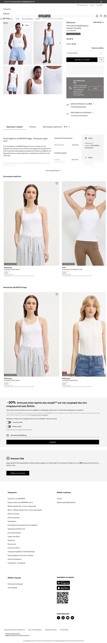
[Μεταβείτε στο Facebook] (58, 618)
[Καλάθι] (105, 16)
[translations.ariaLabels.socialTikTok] (72, 618)
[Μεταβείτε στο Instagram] (63, 618)
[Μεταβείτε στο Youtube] (67, 618)
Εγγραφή (53, 442)
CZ (9, 635)
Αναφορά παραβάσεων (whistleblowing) (21, 551)
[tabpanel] (53, 151)
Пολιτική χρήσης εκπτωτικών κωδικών (21, 555)
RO (19, 635)
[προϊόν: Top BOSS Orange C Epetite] (31, 223)
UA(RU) (27, 635)
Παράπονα (11, 540)
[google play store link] (63, 583)
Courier (59, 498)
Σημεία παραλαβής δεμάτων (66, 502)
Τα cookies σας (64, 629)
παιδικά (6, 18)
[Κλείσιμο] (101, 1)
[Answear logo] (44, 16)
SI (20, 635)
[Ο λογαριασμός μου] (97, 16)
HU (15, 635)
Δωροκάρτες (12, 521)
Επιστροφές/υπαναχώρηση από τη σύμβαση (22, 525)
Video (27, 25)
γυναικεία (7, 9)
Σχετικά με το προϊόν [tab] (15, 127)
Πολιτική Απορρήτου (15, 559)
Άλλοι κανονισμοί (13, 514)
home (5, 23)
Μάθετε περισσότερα (18, 473)
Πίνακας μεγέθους (98, 48)
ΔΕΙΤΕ (96, 88)
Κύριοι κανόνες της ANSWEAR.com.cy (20, 502)
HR (13, 635)
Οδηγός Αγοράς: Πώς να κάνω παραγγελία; (22, 506)
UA (24, 635)
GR (11, 635)
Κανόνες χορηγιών (14, 517)
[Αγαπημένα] (101, 16)
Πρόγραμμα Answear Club (16, 529)
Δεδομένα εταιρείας (51, 629)
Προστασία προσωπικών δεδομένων (14, 629)
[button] (85, 53)
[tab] (56, 126)
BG (6, 635)
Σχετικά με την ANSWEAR (16, 498)
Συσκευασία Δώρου (14, 533)
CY (8, 635)
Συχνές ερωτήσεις (14, 536)
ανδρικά (6, 14)
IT (16, 635)
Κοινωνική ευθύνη (14, 548)
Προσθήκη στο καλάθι (82, 60)
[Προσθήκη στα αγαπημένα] (101, 59)
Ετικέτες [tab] (32, 127)
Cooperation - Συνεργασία (16, 563)
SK (22, 635)
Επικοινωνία (12, 544)
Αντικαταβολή (12, 588)
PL (17, 635)
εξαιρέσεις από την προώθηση (39, 415)
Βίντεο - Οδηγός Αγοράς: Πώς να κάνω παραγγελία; (25, 510)
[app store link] (63, 588)
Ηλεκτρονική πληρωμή (15, 584)
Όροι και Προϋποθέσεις (35, 629)
